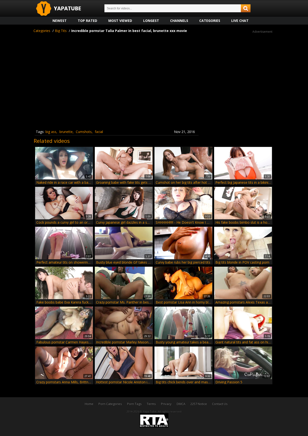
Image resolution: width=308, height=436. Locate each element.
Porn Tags (134, 404)
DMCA (181, 404)
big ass (50, 131)
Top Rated (87, 20)
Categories (209, 20)
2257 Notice (198, 404)
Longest (151, 20)
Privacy (166, 404)
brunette (66, 131)
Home (89, 404)
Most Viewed (120, 20)
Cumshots (84, 131)
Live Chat (240, 20)
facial (99, 131)
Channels (179, 20)
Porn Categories (110, 404)
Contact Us (220, 404)
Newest (59, 20)
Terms (151, 404)
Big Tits (61, 30)
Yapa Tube (62, 9)
